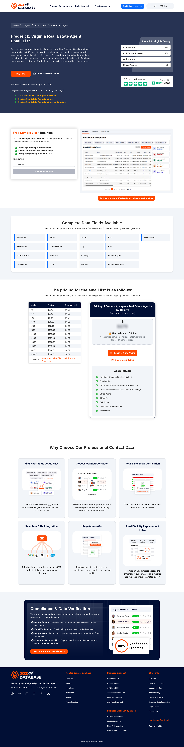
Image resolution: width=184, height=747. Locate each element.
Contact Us (153, 711)
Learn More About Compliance (48, 651)
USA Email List (113, 679)
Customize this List (124, 360)
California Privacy (156, 697)
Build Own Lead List (132, 6)
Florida (68, 683)
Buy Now (20, 73)
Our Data (152, 679)
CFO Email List (113, 688)
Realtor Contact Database (78, 673)
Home (16, 25)
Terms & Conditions (156, 683)
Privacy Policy (154, 693)
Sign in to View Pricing (124, 353)
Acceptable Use (155, 688)
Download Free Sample (48, 73)
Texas (68, 697)
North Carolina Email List (117, 730)
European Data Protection (159, 702)
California (70, 679)
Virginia (26, 25)
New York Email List (115, 726)
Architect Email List (115, 702)
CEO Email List (113, 683)
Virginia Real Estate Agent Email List (35, 99)
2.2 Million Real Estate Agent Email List (37, 95)
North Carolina (72, 702)
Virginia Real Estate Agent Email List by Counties (42, 102)
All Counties (41, 25)
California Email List (115, 717)
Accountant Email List (116, 693)
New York (70, 693)
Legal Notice (154, 706)
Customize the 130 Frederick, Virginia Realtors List (128, 198)
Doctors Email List (156, 726)
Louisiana (70, 688)
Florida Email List (114, 721)
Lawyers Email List (114, 697)
